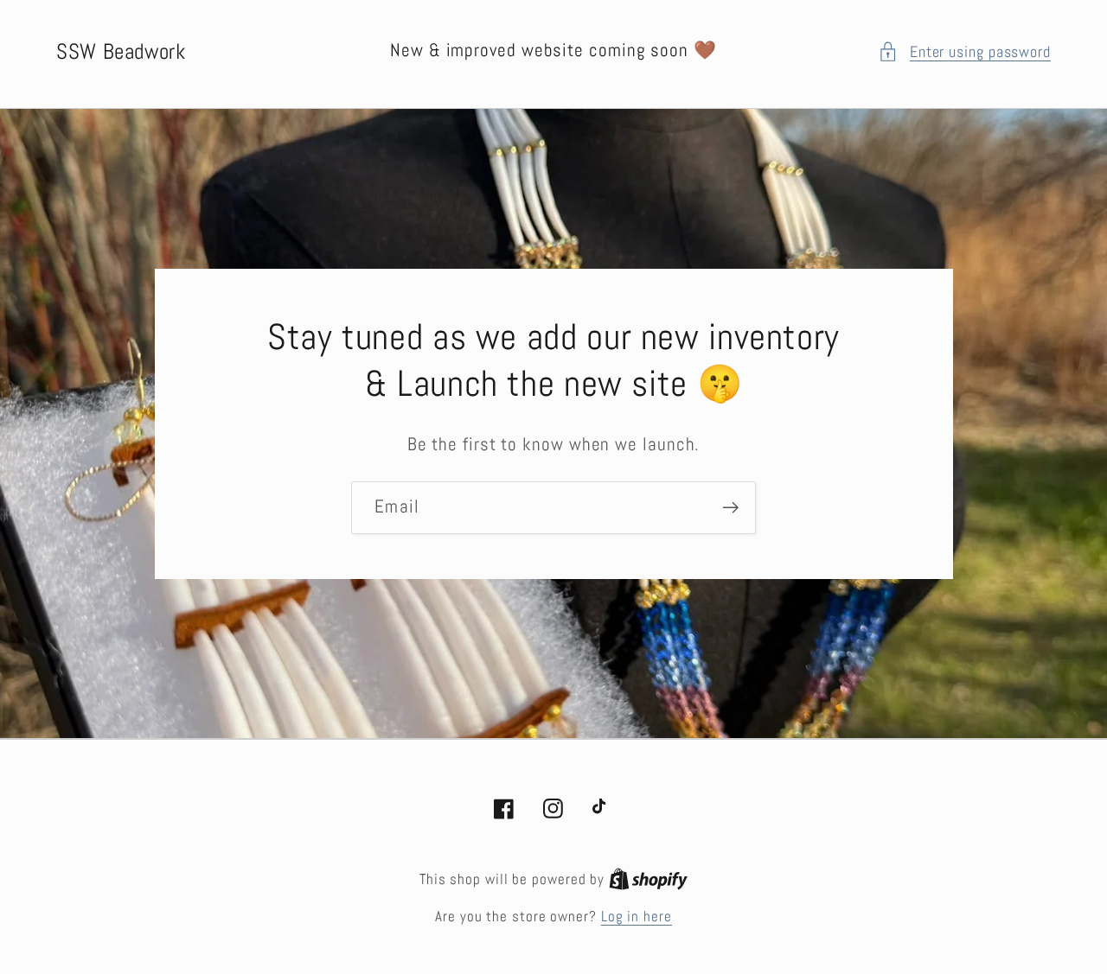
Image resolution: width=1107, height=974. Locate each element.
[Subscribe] (730, 507)
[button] (964, 51)
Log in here (636, 916)
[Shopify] (648, 878)
